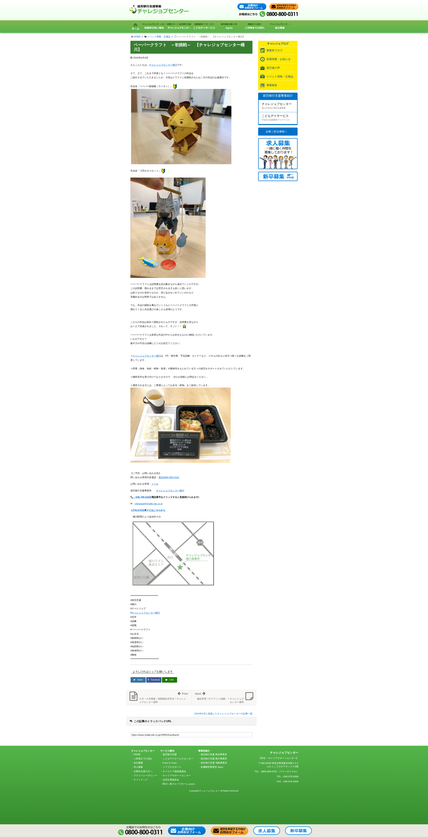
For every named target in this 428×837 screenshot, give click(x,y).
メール (154, 484)
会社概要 (138, 762)
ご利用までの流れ (143, 758)
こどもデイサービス (276, 117)
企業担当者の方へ (143, 771)
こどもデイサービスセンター (178, 758)
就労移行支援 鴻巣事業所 (214, 762)
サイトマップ (141, 779)
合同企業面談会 (171, 779)
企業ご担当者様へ (276, 131)
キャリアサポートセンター (177, 775)
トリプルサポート (172, 767)
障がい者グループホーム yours (179, 783)
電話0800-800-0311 (168, 477)
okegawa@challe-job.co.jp (149, 503)
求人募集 (138, 767)
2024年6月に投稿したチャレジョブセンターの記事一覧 (223, 713)
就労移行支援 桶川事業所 (214, 758)
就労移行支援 (170, 754)
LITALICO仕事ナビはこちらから (148, 510)
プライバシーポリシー (145, 775)
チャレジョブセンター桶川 (163, 65)
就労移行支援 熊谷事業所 (214, 754)
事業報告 (271, 85)
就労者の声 (273, 67)
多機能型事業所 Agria (212, 767)
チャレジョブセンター (277, 105)
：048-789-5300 (142, 497)
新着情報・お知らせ (278, 59)
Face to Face (170, 762)
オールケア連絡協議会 (174, 771)
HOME (137, 36)
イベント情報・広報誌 (159, 36)
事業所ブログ (274, 50)
